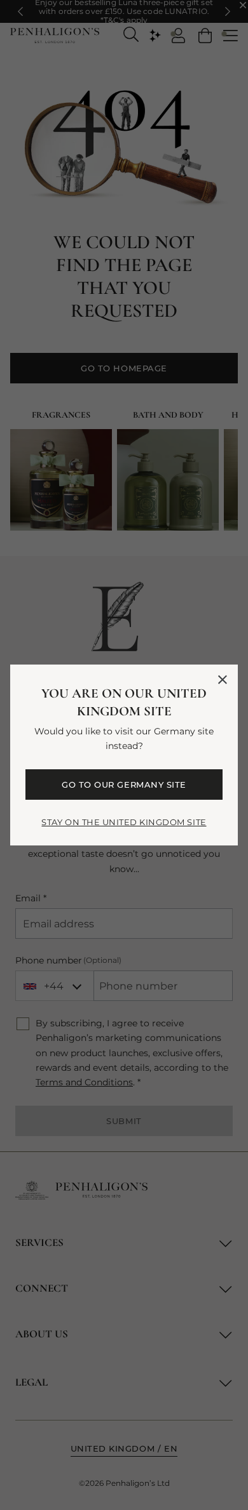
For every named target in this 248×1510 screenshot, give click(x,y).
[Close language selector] (222, 679)
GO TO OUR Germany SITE (124, 784)
